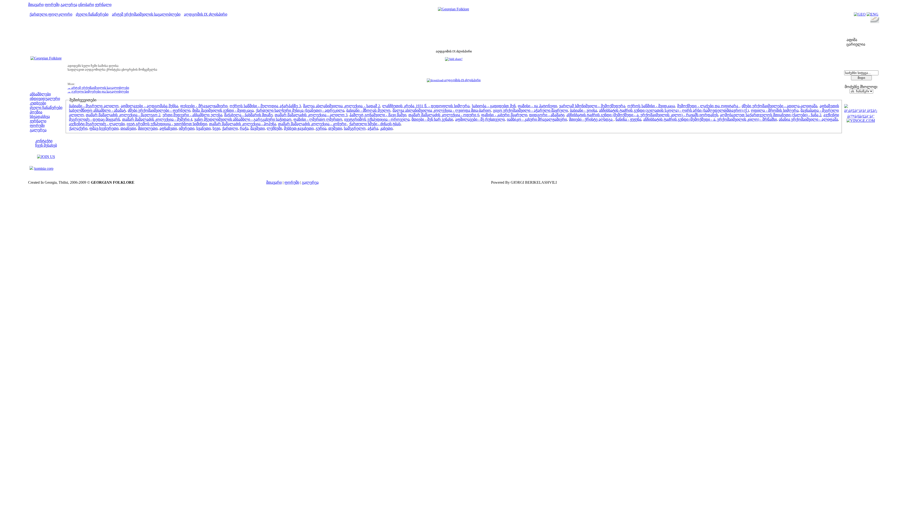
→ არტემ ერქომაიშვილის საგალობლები (98, 87)
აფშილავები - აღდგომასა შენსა (149, 106)
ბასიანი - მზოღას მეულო (368, 110)
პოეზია (36, 112)
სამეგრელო (355, 128)
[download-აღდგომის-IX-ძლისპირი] (454, 80)
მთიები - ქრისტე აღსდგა (591, 119)
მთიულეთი (148, 128)
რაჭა (244, 128)
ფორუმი (52, 5)
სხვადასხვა (40, 117)
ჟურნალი (103, 5)
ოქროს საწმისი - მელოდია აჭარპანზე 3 (265, 106)
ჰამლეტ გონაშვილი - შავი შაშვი (377, 115)
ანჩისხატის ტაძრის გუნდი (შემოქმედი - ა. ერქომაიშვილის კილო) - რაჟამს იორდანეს (642, 115)
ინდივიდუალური (45, 99)
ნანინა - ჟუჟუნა (628, 119)
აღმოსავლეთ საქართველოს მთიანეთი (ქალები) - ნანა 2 (770, 115)
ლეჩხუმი (274, 128)
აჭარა (373, 128)
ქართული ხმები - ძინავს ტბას (375, 124)
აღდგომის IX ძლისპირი (205, 14)
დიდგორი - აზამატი (546, 115)
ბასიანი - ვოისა (583, 110)
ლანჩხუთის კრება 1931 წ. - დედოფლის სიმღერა (426, 106)
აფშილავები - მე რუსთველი (480, 119)
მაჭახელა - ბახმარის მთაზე (248, 115)
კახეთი (386, 128)
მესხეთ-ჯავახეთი (299, 128)
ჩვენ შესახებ (46, 145)
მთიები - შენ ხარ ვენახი (432, 119)
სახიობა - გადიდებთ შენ (494, 106)
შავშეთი (257, 128)
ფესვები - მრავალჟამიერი (203, 106)
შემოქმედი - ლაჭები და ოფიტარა (708, 106)
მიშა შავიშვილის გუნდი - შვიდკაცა (223, 110)
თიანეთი (128, 128)
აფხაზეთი (168, 128)
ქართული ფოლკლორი (51, 14)
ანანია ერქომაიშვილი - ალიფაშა (808, 119)
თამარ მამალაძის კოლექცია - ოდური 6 (443, 115)
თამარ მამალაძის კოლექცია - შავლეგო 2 (123, 115)
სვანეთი (203, 128)
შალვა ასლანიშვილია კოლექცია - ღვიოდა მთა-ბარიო (442, 110)
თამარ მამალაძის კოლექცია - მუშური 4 (157, 119)
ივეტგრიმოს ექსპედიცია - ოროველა (377, 119)
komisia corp (43, 168)
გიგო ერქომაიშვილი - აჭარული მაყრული (530, 110)
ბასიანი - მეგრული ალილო (94, 106)
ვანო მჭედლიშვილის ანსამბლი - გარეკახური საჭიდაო (242, 119)
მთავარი (36, 5)
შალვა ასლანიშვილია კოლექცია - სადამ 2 (341, 106)
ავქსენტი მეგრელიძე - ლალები (97, 124)
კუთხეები (38, 103)
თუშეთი (335, 128)
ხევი (216, 128)
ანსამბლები (40, 94)
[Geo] (860, 14)
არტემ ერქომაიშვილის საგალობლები (146, 14)
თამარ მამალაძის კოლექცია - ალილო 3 (311, 115)
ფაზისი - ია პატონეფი (537, 106)
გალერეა (68, 5)
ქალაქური (78, 128)
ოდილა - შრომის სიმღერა (775, 110)
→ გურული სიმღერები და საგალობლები (98, 91)
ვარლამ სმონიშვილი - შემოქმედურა (592, 106)
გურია (321, 128)
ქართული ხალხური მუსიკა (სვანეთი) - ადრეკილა (300, 110)
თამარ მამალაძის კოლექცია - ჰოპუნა (242, 124)
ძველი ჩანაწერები (92, 14)
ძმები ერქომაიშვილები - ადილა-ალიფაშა (779, 106)
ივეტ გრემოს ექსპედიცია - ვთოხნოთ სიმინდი (167, 124)
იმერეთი (186, 128)
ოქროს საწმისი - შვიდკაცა (651, 106)
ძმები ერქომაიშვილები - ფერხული (159, 110)
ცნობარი (86, 5)
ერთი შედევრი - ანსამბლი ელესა (192, 115)
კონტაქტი (43, 141)
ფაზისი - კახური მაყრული (504, 115)
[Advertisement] (454, 35)
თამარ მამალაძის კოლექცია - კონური (312, 124)
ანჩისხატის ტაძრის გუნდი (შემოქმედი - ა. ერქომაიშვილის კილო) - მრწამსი (710, 119)
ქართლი (230, 128)
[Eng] (872, 14)
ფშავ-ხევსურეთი (104, 128)
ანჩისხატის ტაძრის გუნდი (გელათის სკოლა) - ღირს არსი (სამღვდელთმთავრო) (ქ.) (674, 110)
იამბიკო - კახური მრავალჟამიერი (537, 119)
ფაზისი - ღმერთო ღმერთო (317, 119)
